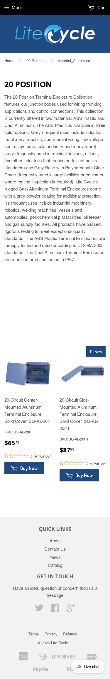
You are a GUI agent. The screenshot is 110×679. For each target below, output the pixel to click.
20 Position (35, 60)
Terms (33, 634)
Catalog (55, 565)
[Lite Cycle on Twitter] (39, 609)
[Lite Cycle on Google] (71, 609)
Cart (101, 7)
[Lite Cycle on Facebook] (55, 609)
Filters (96, 352)
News (55, 557)
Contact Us (55, 549)
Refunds (70, 634)
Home (9, 60)
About (55, 540)
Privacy (51, 634)
